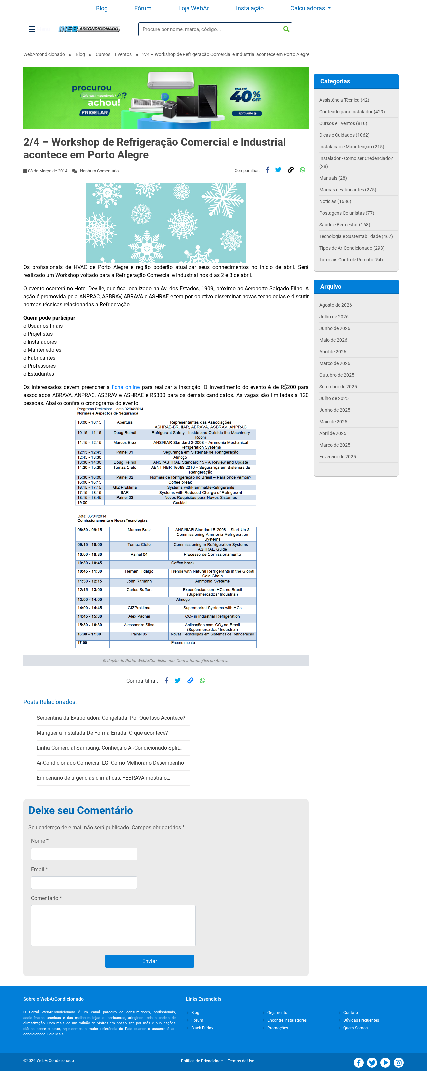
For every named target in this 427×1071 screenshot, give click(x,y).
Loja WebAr (193, 8)
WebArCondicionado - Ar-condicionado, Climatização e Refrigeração (89, 29)
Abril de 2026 (332, 351)
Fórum (143, 8)
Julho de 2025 (334, 398)
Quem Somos (355, 1028)
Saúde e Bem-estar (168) (344, 224)
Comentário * (46, 898)
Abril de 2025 (332, 433)
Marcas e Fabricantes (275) (347, 189)
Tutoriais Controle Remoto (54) (351, 259)
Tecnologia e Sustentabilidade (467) (356, 236)
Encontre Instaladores (286, 1020)
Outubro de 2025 (336, 375)
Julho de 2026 (334, 316)
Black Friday (202, 1028)
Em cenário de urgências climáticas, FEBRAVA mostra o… (103, 778)
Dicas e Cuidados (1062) (344, 135)
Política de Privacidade (203, 1061)
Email (39, 869)
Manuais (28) (333, 178)
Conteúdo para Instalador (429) (352, 111)
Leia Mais (55, 1034)
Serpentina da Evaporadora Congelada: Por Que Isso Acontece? (111, 718)
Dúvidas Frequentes (360, 1020)
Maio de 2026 (333, 340)
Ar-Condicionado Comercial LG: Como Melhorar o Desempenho (110, 763)
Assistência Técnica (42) (344, 100)
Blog (102, 8)
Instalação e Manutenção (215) (351, 146)
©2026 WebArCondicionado (48, 1060)
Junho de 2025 (334, 410)
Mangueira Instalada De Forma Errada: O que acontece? (102, 733)
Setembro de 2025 (338, 386)
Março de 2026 (334, 363)
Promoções (277, 1028)
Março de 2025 (334, 445)
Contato (350, 1012)
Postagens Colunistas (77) (346, 213)
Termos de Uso (241, 1061)
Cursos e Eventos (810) (343, 123)
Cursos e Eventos (114, 54)
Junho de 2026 (334, 328)
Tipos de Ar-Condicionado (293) (352, 248)
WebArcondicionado (44, 54)
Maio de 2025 (333, 421)
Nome (40, 841)
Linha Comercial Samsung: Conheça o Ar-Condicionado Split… (110, 748)
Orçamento (276, 1012)
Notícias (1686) (335, 201)
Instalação (250, 8)
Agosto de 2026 (335, 305)
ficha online (126, 387)
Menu (43, 29)
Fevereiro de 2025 (337, 456)
